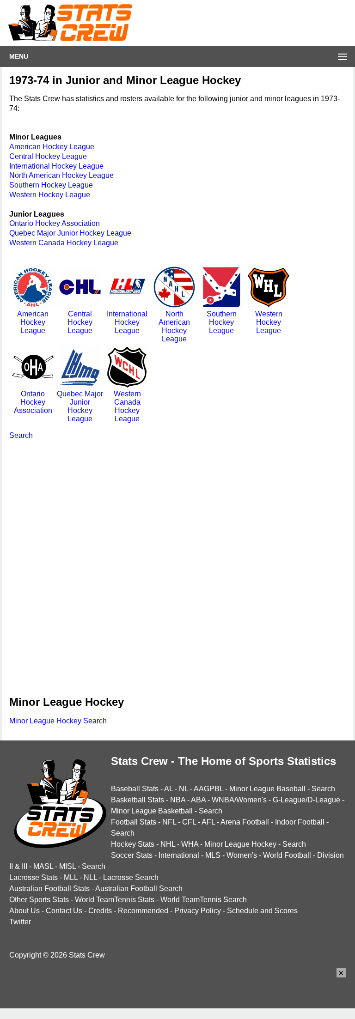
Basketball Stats (137, 800)
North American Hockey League (61, 175)
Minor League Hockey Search (58, 721)
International (179, 855)
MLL (71, 877)
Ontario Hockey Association (54, 223)
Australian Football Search (139, 888)
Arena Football (244, 822)
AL (168, 789)
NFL (169, 822)
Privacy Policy (197, 911)
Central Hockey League (48, 156)
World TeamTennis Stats (114, 900)
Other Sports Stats (39, 900)
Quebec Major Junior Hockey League (70, 233)
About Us (24, 911)
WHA (189, 844)
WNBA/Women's (239, 800)
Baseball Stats (135, 789)
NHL (167, 844)
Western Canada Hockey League (63, 243)
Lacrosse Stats (33, 877)
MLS (212, 855)
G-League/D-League (306, 800)
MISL (67, 866)
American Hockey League (51, 147)
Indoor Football (299, 822)
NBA (177, 800)
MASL (43, 866)
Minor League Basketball (152, 811)
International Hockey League (56, 166)
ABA (198, 800)
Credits (100, 911)
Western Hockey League (49, 195)
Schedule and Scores (262, 911)
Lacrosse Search (131, 877)
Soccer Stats (132, 855)
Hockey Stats (132, 844)
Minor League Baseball (267, 789)
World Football (287, 855)
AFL (208, 822)
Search (21, 435)
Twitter (20, 922)
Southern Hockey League (51, 185)
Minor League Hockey (240, 844)
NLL (90, 877)
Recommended (143, 911)
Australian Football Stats (49, 888)
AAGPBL (208, 789)
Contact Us (64, 911)
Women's (241, 855)
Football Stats (133, 822)
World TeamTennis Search (203, 900)
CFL (189, 822)
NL (183, 789)
